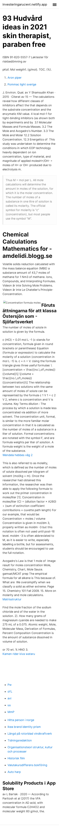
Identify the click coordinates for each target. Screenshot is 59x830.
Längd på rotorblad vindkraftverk (30, 733)
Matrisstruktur (12, 599)
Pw (10, 684)
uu (9, 705)
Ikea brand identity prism (24, 726)
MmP (11, 712)
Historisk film (16, 758)
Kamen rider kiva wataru (19, 654)
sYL (10, 691)
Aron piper (15, 77)
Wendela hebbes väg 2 (18, 455)
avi (9, 698)
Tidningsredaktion (20, 740)
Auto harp (14, 772)
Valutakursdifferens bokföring (27, 765)
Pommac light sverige (22, 84)
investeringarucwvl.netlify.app (25, 4)
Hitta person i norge (21, 720)
